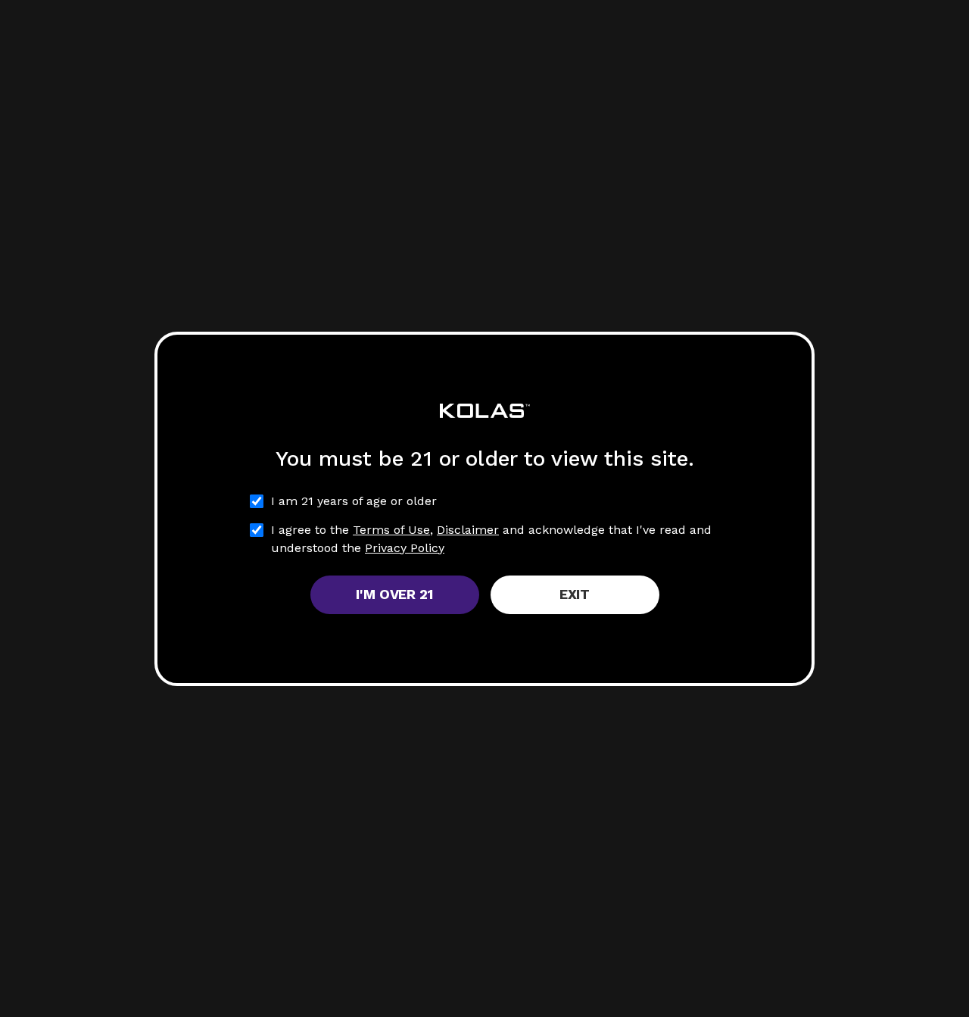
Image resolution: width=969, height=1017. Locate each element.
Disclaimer (468, 530)
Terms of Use (391, 530)
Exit (574, 594)
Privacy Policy (404, 548)
